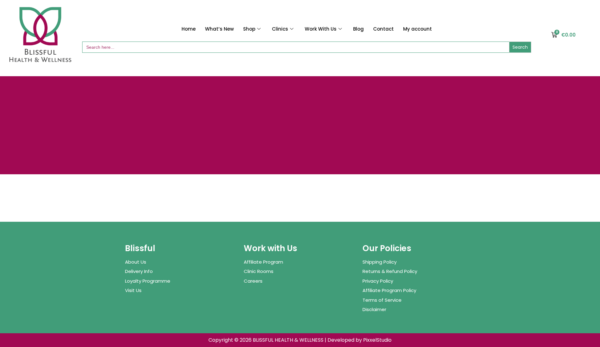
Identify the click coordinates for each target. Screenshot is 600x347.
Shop (249, 29)
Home (189, 29)
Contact (383, 29)
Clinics (280, 29)
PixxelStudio (377, 340)
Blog (358, 29)
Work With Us (321, 29)
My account (417, 29)
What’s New (219, 29)
